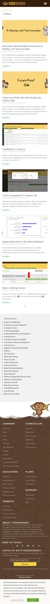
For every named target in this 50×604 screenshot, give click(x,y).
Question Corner (11, 382)
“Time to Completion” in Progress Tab (19, 195)
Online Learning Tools (13, 379)
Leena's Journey (10, 365)
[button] (45, 3)
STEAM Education (11, 388)
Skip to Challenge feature (13, 288)
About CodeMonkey (12, 322)
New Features (9, 374)
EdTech (7, 351)
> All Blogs (6, 14)
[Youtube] (28, 546)
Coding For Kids (10, 328)
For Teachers (9, 354)
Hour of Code (9, 359)
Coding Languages (11, 331)
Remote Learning (11, 385)
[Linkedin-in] (33, 546)
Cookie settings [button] (17, 600)
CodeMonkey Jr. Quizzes (13, 149)
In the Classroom (11, 362)
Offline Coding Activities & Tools (17, 377)
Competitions (9, 337)
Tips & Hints (9, 391)
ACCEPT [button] (33, 600)
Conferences (9, 345)
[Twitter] (17, 546)
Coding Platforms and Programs (17, 334)
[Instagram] (38, 546)
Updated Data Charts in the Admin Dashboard (22, 241)
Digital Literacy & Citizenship (16, 348)
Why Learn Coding (11, 394)
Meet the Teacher (11, 371)
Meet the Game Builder (13, 368)
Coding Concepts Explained (15, 325)
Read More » (6, 66)
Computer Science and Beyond (17, 342)
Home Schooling (11, 357)
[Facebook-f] (22, 546)
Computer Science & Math (15, 339)
